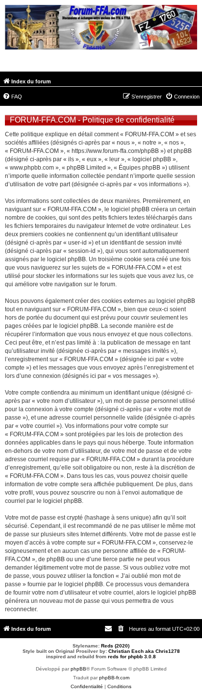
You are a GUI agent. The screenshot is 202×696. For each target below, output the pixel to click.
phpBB (78, 668)
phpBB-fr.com (114, 677)
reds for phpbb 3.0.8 (132, 656)
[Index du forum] (101, 28)
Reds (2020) (115, 645)
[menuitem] (12, 96)
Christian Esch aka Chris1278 (144, 651)
